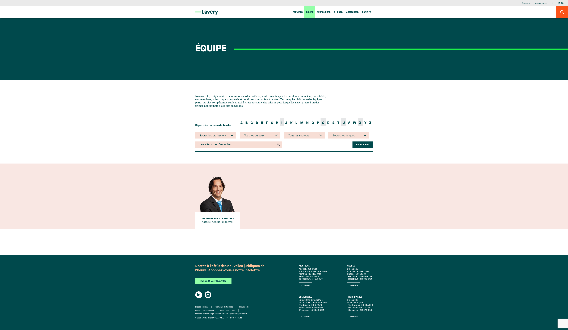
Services (298, 12)
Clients (338, 12)
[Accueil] (206, 12)
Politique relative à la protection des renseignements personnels (221, 314)
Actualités (352, 12)
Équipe (309, 12)
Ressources (323, 12)
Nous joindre (541, 3)
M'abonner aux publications (213, 281)
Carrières (526, 3)
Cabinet (366, 12)
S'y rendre (305, 285)
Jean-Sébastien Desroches (217, 219)
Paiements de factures (224, 307)
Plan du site (244, 307)
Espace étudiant (201, 307)
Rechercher (362, 145)
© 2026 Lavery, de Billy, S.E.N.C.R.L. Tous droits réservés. (218, 318)
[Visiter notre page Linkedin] (559, 3)
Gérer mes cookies (227, 310)
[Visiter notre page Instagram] (562, 3)
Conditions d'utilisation (204, 310)
